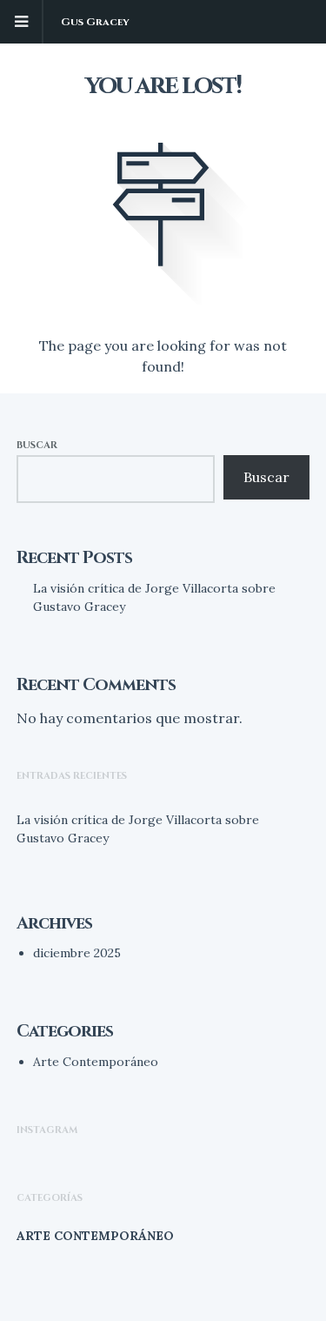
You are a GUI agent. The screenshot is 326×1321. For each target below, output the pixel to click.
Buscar (37, 445)
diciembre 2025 (77, 953)
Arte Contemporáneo (95, 1062)
